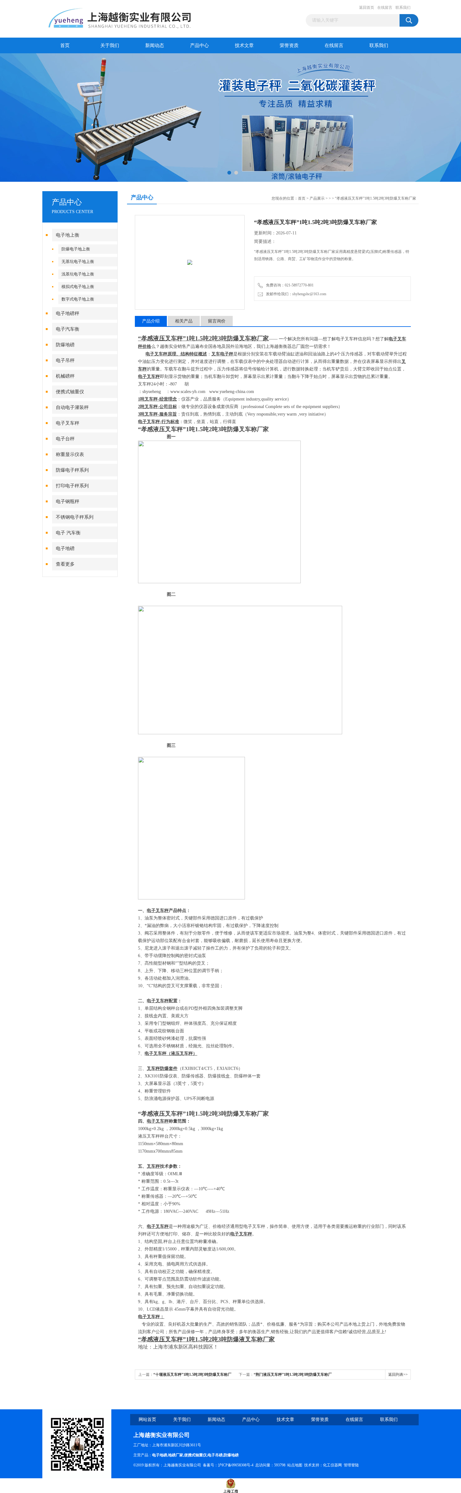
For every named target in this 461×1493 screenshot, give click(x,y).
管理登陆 (351, 1465)
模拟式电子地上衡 (77, 286)
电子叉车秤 (67, 423)
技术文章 (244, 45)
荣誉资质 (289, 45)
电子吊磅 (215, 1455)
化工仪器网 (332, 1465)
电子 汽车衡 (68, 532)
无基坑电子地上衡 (77, 261)
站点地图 (294, 1465)
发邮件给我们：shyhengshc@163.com (295, 294)
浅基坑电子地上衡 (77, 274)
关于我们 (109, 45)
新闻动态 (154, 45)
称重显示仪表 (70, 454)
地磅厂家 (175, 1455)
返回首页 (366, 7)
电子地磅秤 (67, 313)
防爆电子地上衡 (75, 249)
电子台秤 (65, 438)
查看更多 (65, 564)
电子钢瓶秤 (67, 501)
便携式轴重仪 (70, 391)
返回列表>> (398, 1374)
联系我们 (403, 7)
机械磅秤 (65, 376)
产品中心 (199, 45)
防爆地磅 (65, 344)
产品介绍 (151, 321)
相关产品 (184, 321)
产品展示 (317, 198)
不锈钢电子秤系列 (74, 517)
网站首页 (147, 1419)
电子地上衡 (67, 235)
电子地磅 (65, 548)
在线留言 (384, 7)
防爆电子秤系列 (72, 470)
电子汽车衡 (67, 329)
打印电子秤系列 (72, 485)
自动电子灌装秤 (72, 407)
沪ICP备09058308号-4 (235, 1465)
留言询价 (216, 321)
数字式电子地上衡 (77, 299)
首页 (65, 45)
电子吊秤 (65, 360)
